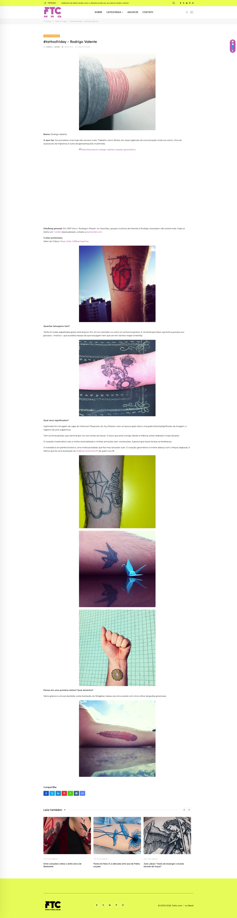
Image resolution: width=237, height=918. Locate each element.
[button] (184, 810)
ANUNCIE (132, 12)
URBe (75, 241)
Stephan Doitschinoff (87, 451)
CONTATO (147, 12)
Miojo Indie (65, 241)
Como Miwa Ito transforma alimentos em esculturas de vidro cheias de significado (95, 3)
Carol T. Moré (53, 47)
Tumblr (57, 232)
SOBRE (98, 12)
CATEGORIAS (113, 12)
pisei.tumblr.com (93, 232)
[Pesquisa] (174, 3)
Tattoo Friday (50, 859)
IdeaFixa (84, 241)
